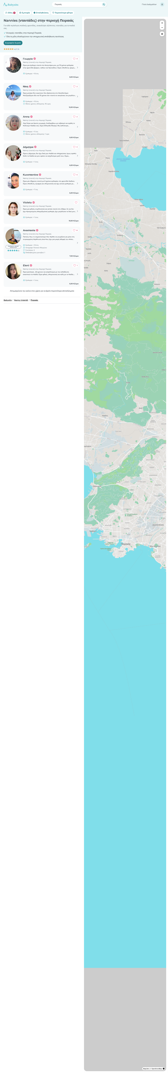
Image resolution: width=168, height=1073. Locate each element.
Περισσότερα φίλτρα (63, 13)
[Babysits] (11, 4)
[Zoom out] (162, 27)
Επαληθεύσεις (42, 13)
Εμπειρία (25, 13)
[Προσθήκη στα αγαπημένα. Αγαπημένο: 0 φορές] (76, 202)
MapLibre (146, 1069)
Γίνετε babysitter (149, 4)
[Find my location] (162, 34)
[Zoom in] (162, 23)
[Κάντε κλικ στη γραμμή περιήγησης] (162, 4)
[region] (125, 545)
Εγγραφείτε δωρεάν (13, 43)
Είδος (11, 13)
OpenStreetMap (157, 1069)
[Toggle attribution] (163, 1068)
